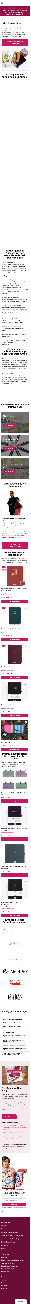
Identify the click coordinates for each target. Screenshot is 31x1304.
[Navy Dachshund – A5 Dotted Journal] (14, 815)
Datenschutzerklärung (18, 1207)
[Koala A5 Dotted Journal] (14, 692)
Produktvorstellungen (8, 1269)
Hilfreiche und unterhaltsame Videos (12, 1260)
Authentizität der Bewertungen (10, 1239)
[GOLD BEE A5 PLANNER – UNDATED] (14, 889)
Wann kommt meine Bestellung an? (13, 1019)
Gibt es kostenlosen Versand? (11, 1023)
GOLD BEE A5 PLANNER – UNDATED (11, 903)
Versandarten (5, 1229)
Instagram (4, 1285)
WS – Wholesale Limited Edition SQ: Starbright (13, 867)
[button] (27, 3)
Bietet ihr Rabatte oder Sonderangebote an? (14, 1027)
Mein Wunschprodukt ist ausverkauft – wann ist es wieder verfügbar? (13, 1054)
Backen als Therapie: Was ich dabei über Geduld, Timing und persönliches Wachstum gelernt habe (15, 1127)
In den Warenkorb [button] (15, 677)
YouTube (4, 1280)
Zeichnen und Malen (7, 1263)
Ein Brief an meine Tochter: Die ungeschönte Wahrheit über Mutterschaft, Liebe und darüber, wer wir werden (15, 1133)
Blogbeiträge (5, 1271)
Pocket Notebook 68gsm (9, 743)
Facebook (4, 1283)
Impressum (4, 1245)
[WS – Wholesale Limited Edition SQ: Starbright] (14, 853)
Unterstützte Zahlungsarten (9, 1232)
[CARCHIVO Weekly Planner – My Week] (14, 779)
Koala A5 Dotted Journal (9, 705)
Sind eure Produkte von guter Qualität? (14, 1045)
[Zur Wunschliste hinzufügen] (26, 568)
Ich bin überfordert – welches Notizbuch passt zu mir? (14, 1049)
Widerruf (4, 1225)
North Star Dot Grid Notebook (11, 667)
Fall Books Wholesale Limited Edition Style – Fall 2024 (14, 590)
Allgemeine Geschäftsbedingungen (12, 1235)
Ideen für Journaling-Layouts (10, 1266)
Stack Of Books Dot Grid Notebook (13, 629)
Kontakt (3, 1248)
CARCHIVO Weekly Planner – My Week (13, 793)
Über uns (4, 1257)
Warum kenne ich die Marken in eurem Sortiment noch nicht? (13, 1036)
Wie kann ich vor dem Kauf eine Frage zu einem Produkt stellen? (14, 1031)
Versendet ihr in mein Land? (11, 1016)
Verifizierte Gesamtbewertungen (7, 594)
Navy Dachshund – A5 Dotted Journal (14, 828)
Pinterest (4, 1288)
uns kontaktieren (11, 1146)
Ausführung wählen (14, 601)
